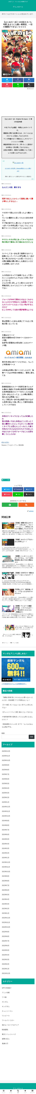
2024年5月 (5, 839)
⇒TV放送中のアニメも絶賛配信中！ (14, 684)
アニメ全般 (6, 480)
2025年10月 (6, 760)
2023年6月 (5, 890)
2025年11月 (6, 756)
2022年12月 (6, 918)
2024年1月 (5, 857)
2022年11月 (6, 922)
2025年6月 (5, 779)
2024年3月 (5, 848)
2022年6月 (5, 945)
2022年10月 (6, 927)
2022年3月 (5, 959)
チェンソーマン (7, 1011)
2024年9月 (5, 820)
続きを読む (5, 442)
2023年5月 (5, 894)
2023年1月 (5, 913)
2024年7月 (5, 830)
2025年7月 (5, 774)
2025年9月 (5, 765)
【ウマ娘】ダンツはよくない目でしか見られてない (17, 706)
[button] (32, 526)
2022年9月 (5, 932)
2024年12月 (6, 806)
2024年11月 (6, 811)
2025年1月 (5, 802)
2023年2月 (5, 908)
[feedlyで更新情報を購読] (10, 505)
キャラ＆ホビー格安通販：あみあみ (18, 357)
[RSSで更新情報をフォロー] (26, 505)
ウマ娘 (4, 997)
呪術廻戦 (5, 1029)
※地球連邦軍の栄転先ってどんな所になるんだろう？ (17, 718)
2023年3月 (5, 904)
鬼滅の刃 (5, 1043)
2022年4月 (5, 955)
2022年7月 (5, 941)
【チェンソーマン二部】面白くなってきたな (17, 712)
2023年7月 (5, 885)
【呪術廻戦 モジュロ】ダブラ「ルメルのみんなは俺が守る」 (17, 725)
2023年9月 (5, 876)
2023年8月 (5, 881)
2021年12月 (6, 973)
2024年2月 (5, 853)
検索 (3, 733)
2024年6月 (5, 834)
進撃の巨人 (6, 1039)
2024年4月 (5, 844)
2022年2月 (5, 964)
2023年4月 (5, 899)
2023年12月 (6, 862)
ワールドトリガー (8, 1020)
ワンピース (6, 1015)
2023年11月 (6, 867)
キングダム (6, 1006)
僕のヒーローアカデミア (10, 1025)
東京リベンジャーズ (9, 1034)
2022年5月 (5, 950)
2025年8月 (5, 769)
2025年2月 (5, 797)
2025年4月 (5, 788)
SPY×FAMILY (6, 988)
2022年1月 (5, 969)
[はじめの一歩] (18, 163)
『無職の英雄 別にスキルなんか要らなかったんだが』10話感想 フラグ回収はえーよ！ (17, 699)
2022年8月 (5, 936)
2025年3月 (5, 793)
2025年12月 (6, 751)
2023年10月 (6, 871)
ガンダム (5, 1002)
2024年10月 (6, 816)
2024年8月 (5, 825)
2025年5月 (5, 783)
